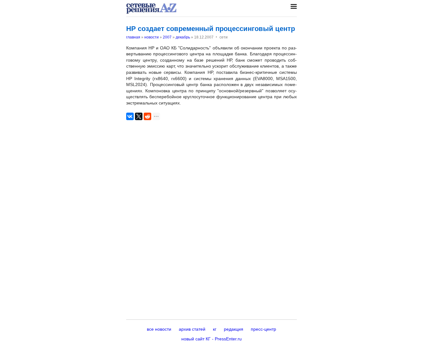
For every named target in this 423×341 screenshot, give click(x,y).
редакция (233, 329)
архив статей (192, 329)
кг (214, 329)
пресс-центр (263, 329)
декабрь (183, 37)
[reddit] (147, 116)
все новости (159, 329)
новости (151, 37)
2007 (167, 37)
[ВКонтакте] (130, 116)
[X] (138, 116)
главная (133, 37)
